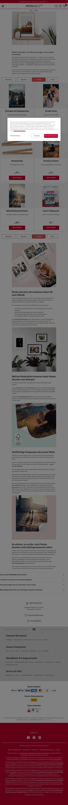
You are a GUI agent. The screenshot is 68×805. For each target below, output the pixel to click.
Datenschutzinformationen (19, 131)
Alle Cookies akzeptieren (51, 135)
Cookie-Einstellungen (15, 135)
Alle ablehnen (37, 135)
